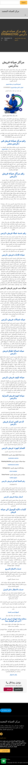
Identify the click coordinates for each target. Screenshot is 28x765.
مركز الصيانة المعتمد (10, 11)
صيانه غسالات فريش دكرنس (13, 319)
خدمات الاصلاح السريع (13, 569)
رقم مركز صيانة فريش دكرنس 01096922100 (14, 33)
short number (13, 471)
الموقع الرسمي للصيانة (13, 612)
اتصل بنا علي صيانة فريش (17, 87)
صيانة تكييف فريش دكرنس (13, 377)
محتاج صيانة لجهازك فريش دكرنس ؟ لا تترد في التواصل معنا (13, 620)
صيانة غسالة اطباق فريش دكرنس (13, 352)
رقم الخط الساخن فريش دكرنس (13, 481)
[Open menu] (25, 15)
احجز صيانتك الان (6, 710)
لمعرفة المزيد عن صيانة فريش (13, 84)
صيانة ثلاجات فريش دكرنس (13, 255)
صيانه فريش (5, 149)
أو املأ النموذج (18, 689)
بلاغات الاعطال (13, 675)
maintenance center (13, 464)
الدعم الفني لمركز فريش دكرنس (13, 422)
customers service (13, 458)
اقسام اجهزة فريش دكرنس (13, 448)
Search (23, 2)
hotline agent (13, 477)
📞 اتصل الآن (8, 689)
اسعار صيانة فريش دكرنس (13, 497)
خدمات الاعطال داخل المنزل (13, 589)
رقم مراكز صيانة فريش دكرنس (13, 175)
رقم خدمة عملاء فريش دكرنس (13, 233)
